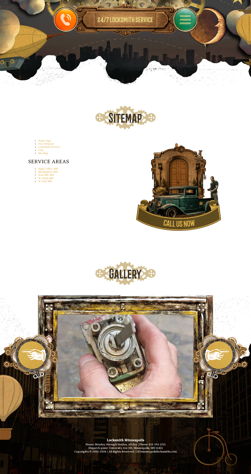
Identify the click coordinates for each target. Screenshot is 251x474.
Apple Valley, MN (48, 169)
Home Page (44, 141)
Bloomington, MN (48, 172)
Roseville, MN (46, 175)
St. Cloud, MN (46, 178)
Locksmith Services (49, 147)
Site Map (43, 153)
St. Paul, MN (45, 181)
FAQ (40, 150)
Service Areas (48, 161)
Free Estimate (46, 144)
